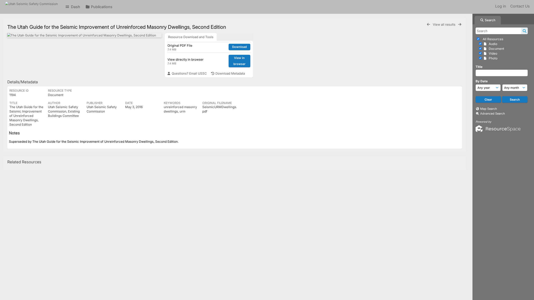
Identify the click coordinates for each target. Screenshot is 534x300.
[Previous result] (428, 24)
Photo (492, 58)
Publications (101, 7)
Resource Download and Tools (190, 37)
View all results (444, 24)
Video (492, 53)
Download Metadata (230, 73)
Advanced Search (492, 113)
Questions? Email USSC (189, 73)
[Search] (524, 31)
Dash (75, 7)
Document (495, 49)
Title (479, 67)
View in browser (239, 61)
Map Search (488, 108)
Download (239, 47)
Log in (500, 6)
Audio (492, 44)
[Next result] (459, 24)
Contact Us (520, 6)
